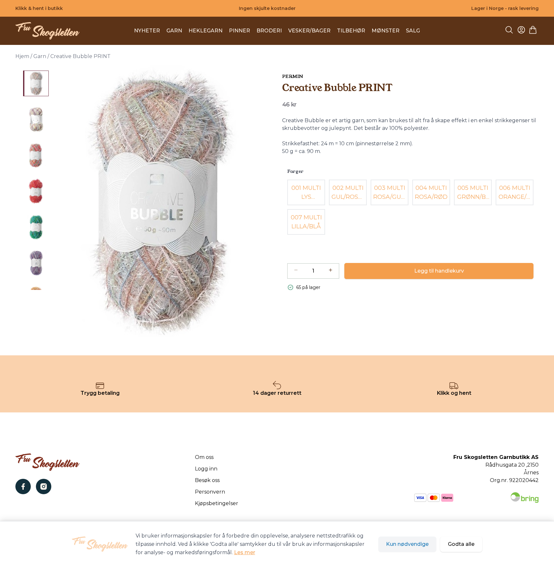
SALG (413, 31)
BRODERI (269, 31)
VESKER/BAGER (309, 31)
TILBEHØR (351, 31)
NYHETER (147, 31)
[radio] (306, 192)
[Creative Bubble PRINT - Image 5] (36, 227)
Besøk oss (207, 480)
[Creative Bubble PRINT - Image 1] (36, 83)
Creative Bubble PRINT (80, 56)
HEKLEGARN (205, 31)
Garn (39, 56)
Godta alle (461, 544)
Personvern (210, 492)
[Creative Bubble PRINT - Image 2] (36, 119)
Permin (292, 76)
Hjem (22, 56)
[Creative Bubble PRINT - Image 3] (36, 155)
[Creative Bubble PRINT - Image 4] (36, 191)
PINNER (239, 31)
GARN (174, 31)
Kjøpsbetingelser (216, 503)
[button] (163, 201)
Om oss (204, 457)
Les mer (244, 552)
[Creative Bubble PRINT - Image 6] (36, 263)
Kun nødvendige (407, 544)
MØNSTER (385, 31)
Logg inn (206, 469)
